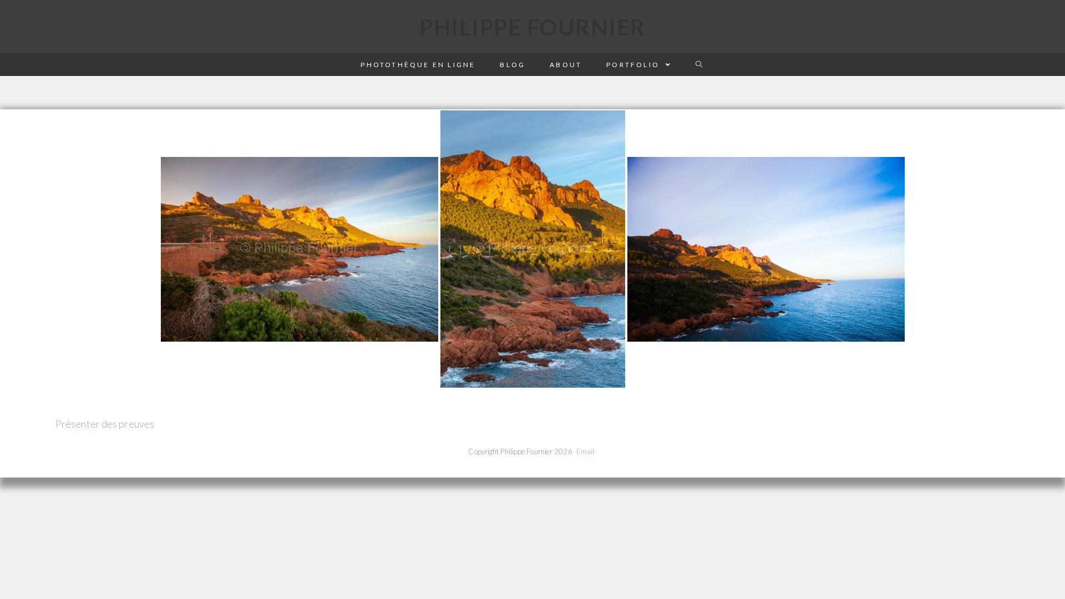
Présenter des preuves (104, 424)
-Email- (585, 451)
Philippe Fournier (532, 27)
